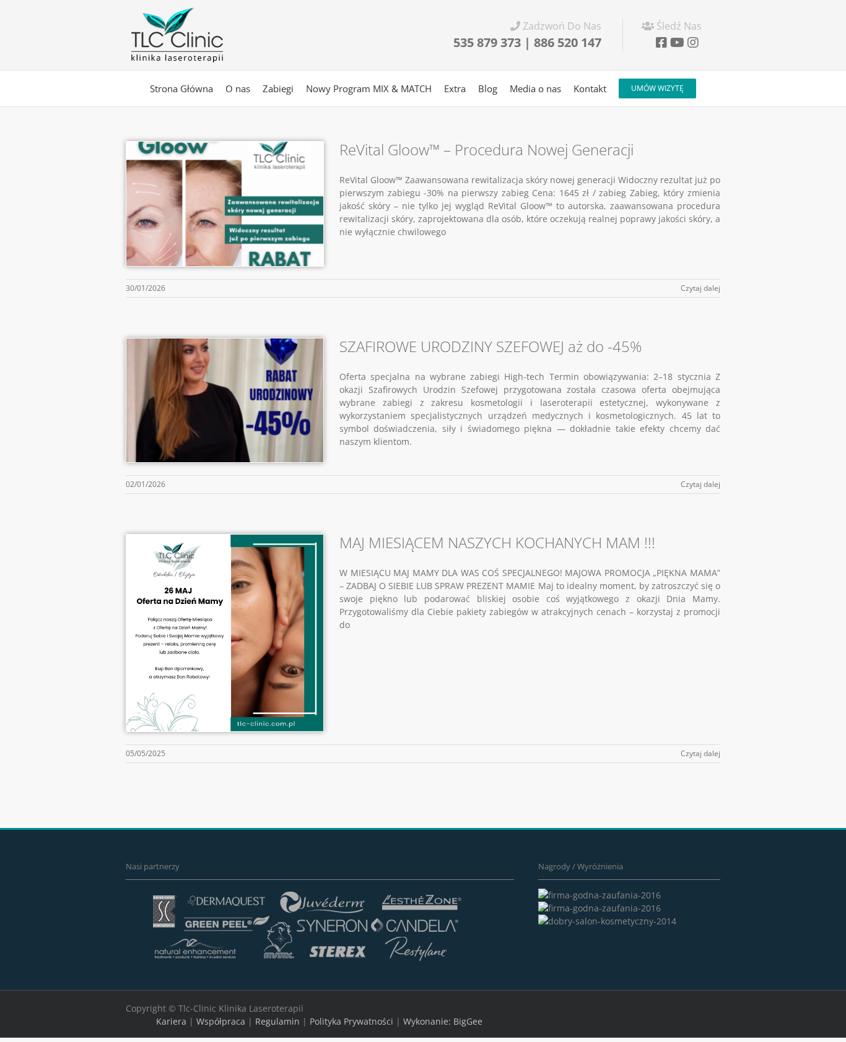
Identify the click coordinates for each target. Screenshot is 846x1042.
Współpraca (220, 1021)
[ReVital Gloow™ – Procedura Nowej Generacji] (224, 204)
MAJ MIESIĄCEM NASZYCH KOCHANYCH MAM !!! (497, 542)
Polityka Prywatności (351, 1021)
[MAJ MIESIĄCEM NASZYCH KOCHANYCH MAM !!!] (224, 633)
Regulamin (277, 1021)
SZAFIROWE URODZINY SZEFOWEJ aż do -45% (490, 346)
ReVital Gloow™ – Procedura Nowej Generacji (486, 149)
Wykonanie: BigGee (442, 1021)
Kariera (171, 1021)
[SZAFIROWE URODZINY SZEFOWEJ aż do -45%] (224, 400)
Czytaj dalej (700, 288)
